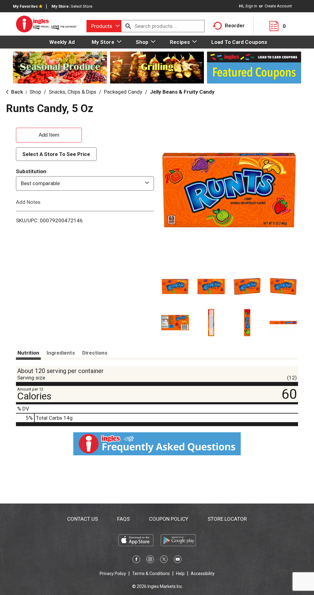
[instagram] (150, 560)
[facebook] (136, 560)
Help (180, 573)
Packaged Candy (123, 92)
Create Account (278, 6)
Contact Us (82, 519)
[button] (175, 286)
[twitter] (164, 560)
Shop (35, 92)
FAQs (123, 519)
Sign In (251, 6)
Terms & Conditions (151, 573)
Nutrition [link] (28, 353)
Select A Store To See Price (56, 154)
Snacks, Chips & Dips (72, 92)
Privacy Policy (113, 573)
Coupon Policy (168, 519)
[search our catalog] (128, 26)
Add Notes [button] (28, 202)
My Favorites (25, 6)
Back (16, 92)
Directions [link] (94, 353)
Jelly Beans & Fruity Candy (182, 92)
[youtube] (178, 560)
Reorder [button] (235, 25)
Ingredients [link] (61, 353)
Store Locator (227, 519)
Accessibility (203, 573)
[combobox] (103, 26)
